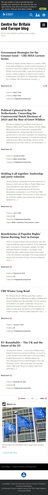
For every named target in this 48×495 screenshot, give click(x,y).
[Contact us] (23, 474)
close (42, 9)
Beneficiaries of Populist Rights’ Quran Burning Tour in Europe (21, 235)
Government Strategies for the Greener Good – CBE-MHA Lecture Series (23, 55)
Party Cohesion (29, 222)
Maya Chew (17, 95)
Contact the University (18, 484)
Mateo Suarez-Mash (19, 159)
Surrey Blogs (6, 467)
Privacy (28, 484)
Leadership (20, 222)
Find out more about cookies (21, 9)
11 (39, 398)
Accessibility (6, 484)
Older (42, 398)
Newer (22, 398)
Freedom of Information (24, 486)
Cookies (34, 484)
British (14, 222)
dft (14, 216)
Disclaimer (42, 484)
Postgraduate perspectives (22, 99)
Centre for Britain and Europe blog (15, 26)
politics (37, 222)
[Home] (8, 14)
